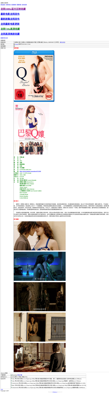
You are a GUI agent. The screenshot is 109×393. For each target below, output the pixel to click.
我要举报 (19, 4)
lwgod (16, 44)
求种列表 (8, 4)
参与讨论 (62, 42)
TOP (2, 389)
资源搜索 (13, 4)
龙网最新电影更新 (10, 24)
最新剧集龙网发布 (10, 19)
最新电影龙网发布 (10, 14)
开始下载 (19, 375)
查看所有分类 (4, 38)
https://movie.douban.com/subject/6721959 (30, 171)
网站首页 (3, 4)
